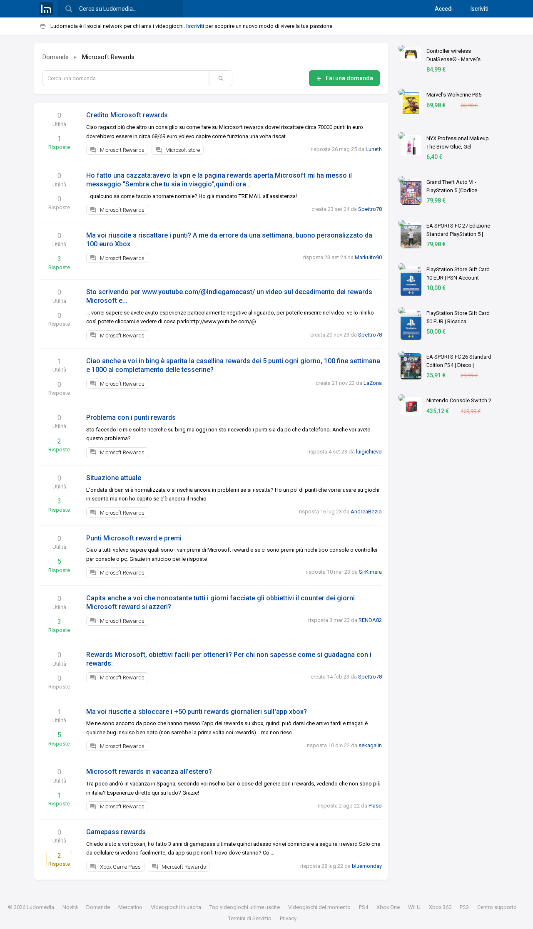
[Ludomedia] (46, 8)
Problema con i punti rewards (131, 417)
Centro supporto (497, 907)
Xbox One (388, 907)
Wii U (414, 907)
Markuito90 (368, 257)
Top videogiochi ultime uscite (244, 907)
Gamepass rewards (116, 832)
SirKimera (370, 572)
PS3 (464, 907)
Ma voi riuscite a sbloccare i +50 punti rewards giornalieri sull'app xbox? (196, 712)
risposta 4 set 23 (327, 451)
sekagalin (370, 745)
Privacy (288, 918)
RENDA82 (370, 620)
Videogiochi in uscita (176, 907)
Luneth (374, 149)
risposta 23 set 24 (324, 257)
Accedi (444, 8)
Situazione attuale (113, 478)
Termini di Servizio (249, 918)
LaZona (373, 383)
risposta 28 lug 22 (321, 866)
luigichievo (369, 451)
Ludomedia (40, 907)
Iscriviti (479, 8)
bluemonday (367, 866)
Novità (70, 907)
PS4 (363, 907)
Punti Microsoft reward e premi (134, 538)
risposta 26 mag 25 (334, 149)
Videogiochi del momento (319, 907)
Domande (55, 57)
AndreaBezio (366, 511)
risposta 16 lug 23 (320, 511)
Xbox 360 (440, 907)
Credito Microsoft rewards (127, 115)
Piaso (375, 806)
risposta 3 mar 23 (329, 620)
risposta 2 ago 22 (339, 806)
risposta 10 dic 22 (328, 745)
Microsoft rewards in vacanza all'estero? (149, 771)
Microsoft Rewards (108, 57)
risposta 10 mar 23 (328, 572)
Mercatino (130, 907)
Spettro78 (370, 209)
